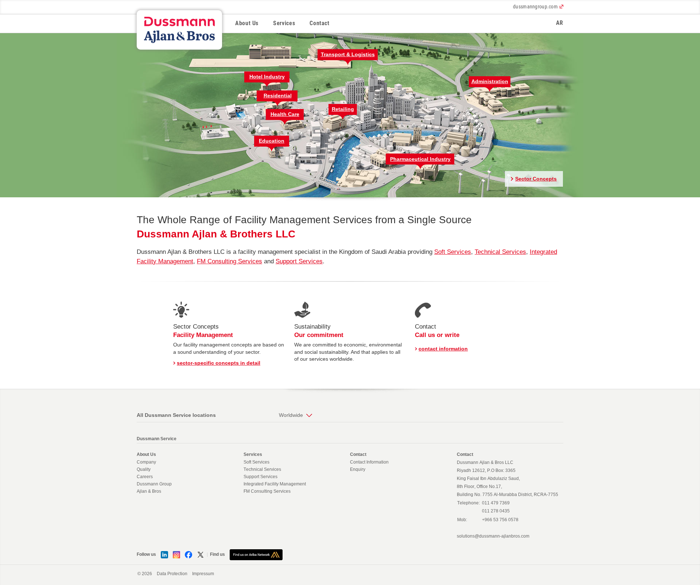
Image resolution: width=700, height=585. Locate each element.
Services (284, 23)
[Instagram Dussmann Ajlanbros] (176, 554)
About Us (246, 23)
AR (559, 22)
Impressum (203, 573)
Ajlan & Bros (149, 491)
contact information (443, 349)
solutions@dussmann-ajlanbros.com (493, 536)
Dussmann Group (154, 484)
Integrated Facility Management (275, 484)
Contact (319, 23)
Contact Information (369, 462)
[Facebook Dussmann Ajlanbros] (188, 554)
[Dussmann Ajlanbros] (256, 554)
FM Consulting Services (229, 261)
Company (146, 462)
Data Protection (172, 573)
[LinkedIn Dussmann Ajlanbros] (164, 554)
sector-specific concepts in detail (218, 363)
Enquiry (357, 469)
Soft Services (452, 251)
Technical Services (500, 251)
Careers (145, 476)
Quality (144, 469)
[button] (348, 57)
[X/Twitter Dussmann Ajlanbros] (200, 554)
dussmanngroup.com (535, 6)
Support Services (299, 261)
